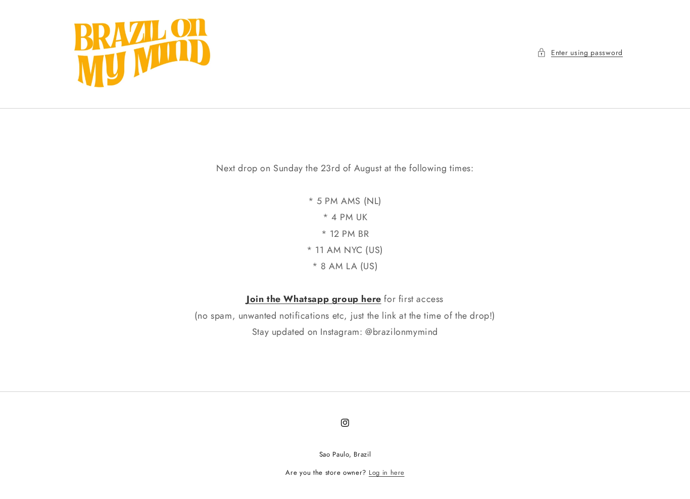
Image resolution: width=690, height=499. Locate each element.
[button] (580, 52)
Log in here (387, 472)
